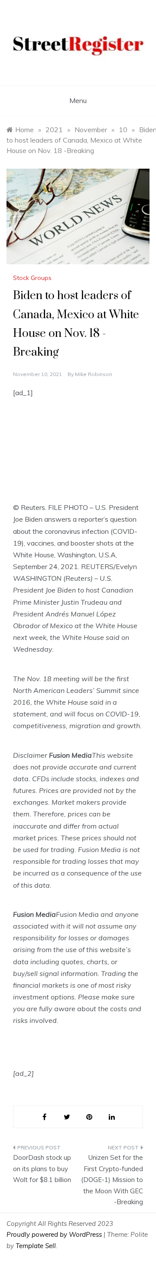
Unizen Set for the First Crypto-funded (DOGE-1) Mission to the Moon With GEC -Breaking (112, 1179)
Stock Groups (32, 278)
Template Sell (36, 1246)
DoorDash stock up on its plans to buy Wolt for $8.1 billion (42, 1168)
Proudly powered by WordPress (55, 1234)
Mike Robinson (93, 374)
